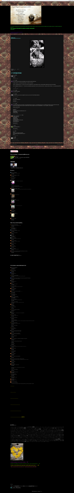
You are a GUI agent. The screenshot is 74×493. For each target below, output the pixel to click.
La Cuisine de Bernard (14, 317)
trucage (62, 440)
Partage (12, 233)
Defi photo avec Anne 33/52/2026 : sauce (16, 225)
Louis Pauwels (16, 487)
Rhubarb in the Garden (14, 325)
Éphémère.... (12, 219)
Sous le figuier (13, 361)
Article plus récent (14, 144)
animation (30, 426)
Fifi (13, 125)
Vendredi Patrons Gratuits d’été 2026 (15, 278)
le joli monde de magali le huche (48, 432)
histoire (42, 430)
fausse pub (21, 430)
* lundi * (12, 307)
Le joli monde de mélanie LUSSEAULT (32, 433)
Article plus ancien (60, 144)
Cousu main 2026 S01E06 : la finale (15, 230)
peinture (26, 435)
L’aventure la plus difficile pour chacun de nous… (17, 186)
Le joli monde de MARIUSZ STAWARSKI (16, 433)
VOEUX (38, 441)
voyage (43, 441)
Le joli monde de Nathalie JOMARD (55, 433)
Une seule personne (13, 246)
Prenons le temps (13, 314)
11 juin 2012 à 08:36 (15, 92)
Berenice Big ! (13, 180)
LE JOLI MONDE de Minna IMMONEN (40, 433)
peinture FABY (58, 436)
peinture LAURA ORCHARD (36, 437)
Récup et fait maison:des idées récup (16, 330)
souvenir (35, 440)
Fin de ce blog (13, 178)
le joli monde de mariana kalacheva (56, 432)
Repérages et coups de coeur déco (15, 251)
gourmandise (39, 430)
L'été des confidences (13, 281)
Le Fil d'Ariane (13, 245)
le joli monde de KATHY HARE (20, 432)
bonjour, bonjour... (13, 310)
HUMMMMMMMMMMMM (54, 430)
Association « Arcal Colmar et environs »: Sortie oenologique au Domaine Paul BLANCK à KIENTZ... (23, 320)
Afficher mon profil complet (17, 158)
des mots (36, 429)
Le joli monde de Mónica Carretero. (48, 433)
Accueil (37, 144)
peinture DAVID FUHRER (28, 436)
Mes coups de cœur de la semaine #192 (16, 238)
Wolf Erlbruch (16, 213)
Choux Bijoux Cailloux (14, 322)
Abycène (14, 80)
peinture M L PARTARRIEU (42, 437)
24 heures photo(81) (13, 268)
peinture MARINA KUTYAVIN (56, 437)
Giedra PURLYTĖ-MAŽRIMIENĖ (31, 430)
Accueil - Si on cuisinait (14, 301)
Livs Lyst (12, 235)
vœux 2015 (40, 441)
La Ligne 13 (12, 227)
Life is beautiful (13, 353)
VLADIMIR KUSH (34, 441)
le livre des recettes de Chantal (15, 309)
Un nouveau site (13, 351)
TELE (53, 440)
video (23, 441)
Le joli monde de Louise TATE (33, 432)
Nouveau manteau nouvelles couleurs (15, 323)
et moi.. (16, 430)
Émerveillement (13, 177)
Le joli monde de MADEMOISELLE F (40, 432)
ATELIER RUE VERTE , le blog (15, 188)
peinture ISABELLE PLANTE (17, 437)
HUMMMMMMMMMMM (49, 430)
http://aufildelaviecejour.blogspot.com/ (25, 3)
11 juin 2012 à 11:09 (15, 113)
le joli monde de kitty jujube (26, 432)
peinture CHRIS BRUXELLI (22, 436)
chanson (21, 427)
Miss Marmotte (13, 293)
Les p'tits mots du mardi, (14, 294)
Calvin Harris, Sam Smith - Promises (15, 241)
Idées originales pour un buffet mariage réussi (16, 299)
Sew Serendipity (13, 248)
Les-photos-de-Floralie (14, 267)
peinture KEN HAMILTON (29, 437)
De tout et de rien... (13, 243)
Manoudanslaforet (13, 288)
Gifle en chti (12, 336)
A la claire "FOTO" (13, 218)
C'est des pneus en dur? (14, 377)
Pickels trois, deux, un (13, 328)
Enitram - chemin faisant (14, 296)
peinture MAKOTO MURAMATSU (49, 437)
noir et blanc (16, 435)
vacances (16, 441)
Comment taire (13, 210)
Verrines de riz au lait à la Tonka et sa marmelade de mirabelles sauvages (19, 359)
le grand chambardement (14, 224)
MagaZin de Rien (13, 348)
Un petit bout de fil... (14, 366)
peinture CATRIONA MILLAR (16, 436)
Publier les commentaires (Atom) (39, 146)
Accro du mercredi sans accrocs (18, 205)
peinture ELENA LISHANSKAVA (40, 436)
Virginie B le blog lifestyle (14, 275)
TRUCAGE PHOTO (12, 441)
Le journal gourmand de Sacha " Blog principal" (17, 358)
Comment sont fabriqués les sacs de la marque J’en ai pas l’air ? (18, 346)
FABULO (12, 304)
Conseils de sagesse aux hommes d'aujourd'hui (16, 286)
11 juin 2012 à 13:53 (15, 129)
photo (56, 438)
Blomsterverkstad (13, 199)
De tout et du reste (13, 240)
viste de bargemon (30, 441)
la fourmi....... (17, 156)
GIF (36, 430)
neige (11, 435)
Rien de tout (13, 376)
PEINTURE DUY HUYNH (33, 436)
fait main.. (19, 430)
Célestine (12, 280)
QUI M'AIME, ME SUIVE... (14, 374)
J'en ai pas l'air (13, 345)
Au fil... (12, 283)
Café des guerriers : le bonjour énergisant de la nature (17, 302)
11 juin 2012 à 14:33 (15, 135)
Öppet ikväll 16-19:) (17, 194)
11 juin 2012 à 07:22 (15, 78)
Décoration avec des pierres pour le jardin (16, 331)
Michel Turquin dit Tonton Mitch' (15, 333)
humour (59, 430)
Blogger (41, 491)
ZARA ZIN (46, 441)
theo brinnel (13, 343)
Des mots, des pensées (14, 232)
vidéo (27, 441)
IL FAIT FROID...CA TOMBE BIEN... (15, 364)
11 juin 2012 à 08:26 (15, 88)
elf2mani (12, 312)
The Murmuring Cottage (14, 369)
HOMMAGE (45, 430)
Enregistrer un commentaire (15, 140)
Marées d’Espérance (13, 273)
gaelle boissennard (26, 430)
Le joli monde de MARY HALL (24, 433)
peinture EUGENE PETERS (53, 436)
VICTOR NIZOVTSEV (20, 441)
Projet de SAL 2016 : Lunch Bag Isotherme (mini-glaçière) (18, 367)
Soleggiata (12, 272)
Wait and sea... (13, 354)
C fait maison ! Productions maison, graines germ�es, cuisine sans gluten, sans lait (22, 383)
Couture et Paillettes (14, 172)
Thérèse (14, 98)
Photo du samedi (13, 289)
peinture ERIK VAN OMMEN (47, 436)
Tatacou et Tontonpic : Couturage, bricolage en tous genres (19, 338)
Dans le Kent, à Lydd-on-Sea (14, 315)
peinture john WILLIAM (24, 437)
